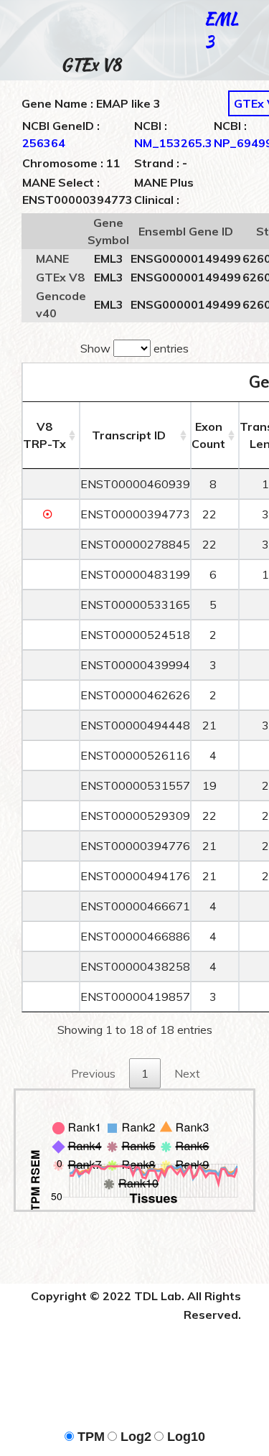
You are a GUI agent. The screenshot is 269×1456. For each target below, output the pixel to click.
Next (187, 1073)
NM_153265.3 (173, 143)
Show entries (134, 348)
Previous (93, 1073)
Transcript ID (129, 435)
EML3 (221, 29)
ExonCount (208, 435)
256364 (43, 143)
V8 (44, 435)
